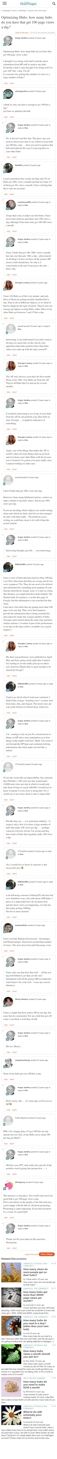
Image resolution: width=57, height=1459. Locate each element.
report (12, 83)
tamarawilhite (21, 925)
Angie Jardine (21, 38)
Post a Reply (46, 1254)
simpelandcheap (22, 1060)
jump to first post (31, 1254)
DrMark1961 (20, 564)
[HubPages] (28, 4)
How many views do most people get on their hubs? (35, 1272)
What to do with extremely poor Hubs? (32, 1415)
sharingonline (21, 91)
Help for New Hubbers (34, 1378)
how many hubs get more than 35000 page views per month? (35, 1296)
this (26, 128)
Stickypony (20, 1182)
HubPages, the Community (36, 1289)
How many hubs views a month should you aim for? (36, 1354)
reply (6, 83)
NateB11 (19, 165)
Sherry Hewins (21, 999)
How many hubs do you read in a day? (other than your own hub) (36, 1325)
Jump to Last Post (21, 33)
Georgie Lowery (22, 283)
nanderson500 (24, 202)
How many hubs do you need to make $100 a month (35, 1384)
